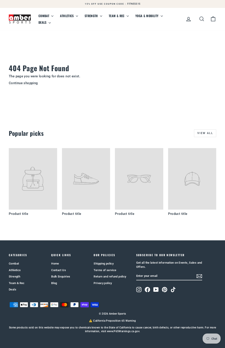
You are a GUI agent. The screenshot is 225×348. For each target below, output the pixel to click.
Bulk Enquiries (60, 276)
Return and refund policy (110, 276)
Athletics (15, 270)
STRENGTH (92, 15)
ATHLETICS (67, 15)
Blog (54, 283)
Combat (14, 263)
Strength (14, 276)
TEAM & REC (117, 15)
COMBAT (44, 15)
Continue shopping (23, 83)
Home (55, 263)
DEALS (42, 22)
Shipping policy (104, 263)
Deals (12, 289)
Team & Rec (17, 283)
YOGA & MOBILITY (147, 15)
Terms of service (105, 270)
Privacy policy (103, 283)
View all (205, 133)
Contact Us (58, 270)
